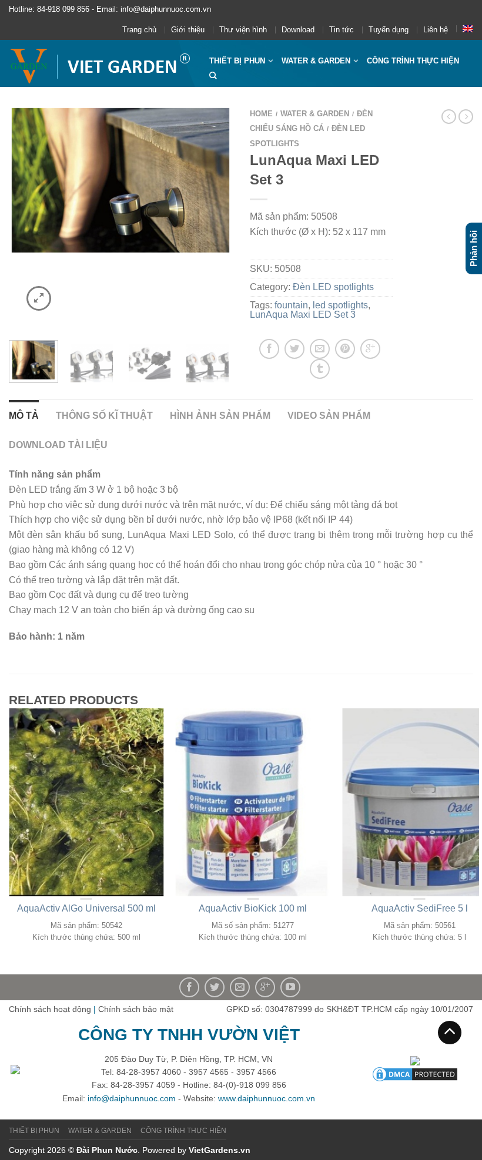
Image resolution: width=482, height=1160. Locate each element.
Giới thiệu (188, 29)
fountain (291, 305)
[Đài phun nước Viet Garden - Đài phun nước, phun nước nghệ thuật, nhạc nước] (100, 63)
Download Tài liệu (58, 445)
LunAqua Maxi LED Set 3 (303, 315)
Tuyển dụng (389, 29)
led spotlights (340, 305)
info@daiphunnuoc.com (132, 1098)
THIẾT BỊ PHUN (237, 60)
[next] (220, 216)
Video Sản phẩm (328, 416)
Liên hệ (435, 29)
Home (261, 113)
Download (298, 29)
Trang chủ (139, 29)
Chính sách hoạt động (50, 1009)
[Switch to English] (468, 28)
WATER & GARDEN (316, 60)
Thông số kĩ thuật (104, 416)
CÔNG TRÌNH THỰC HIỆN (413, 60)
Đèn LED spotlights (333, 287)
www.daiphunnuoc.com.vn (266, 1098)
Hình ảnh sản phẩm (220, 416)
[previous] (20, 216)
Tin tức (341, 29)
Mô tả (24, 416)
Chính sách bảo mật (135, 1009)
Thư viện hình (243, 29)
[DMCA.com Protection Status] (415, 1073)
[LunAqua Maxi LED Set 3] (91, 362)
